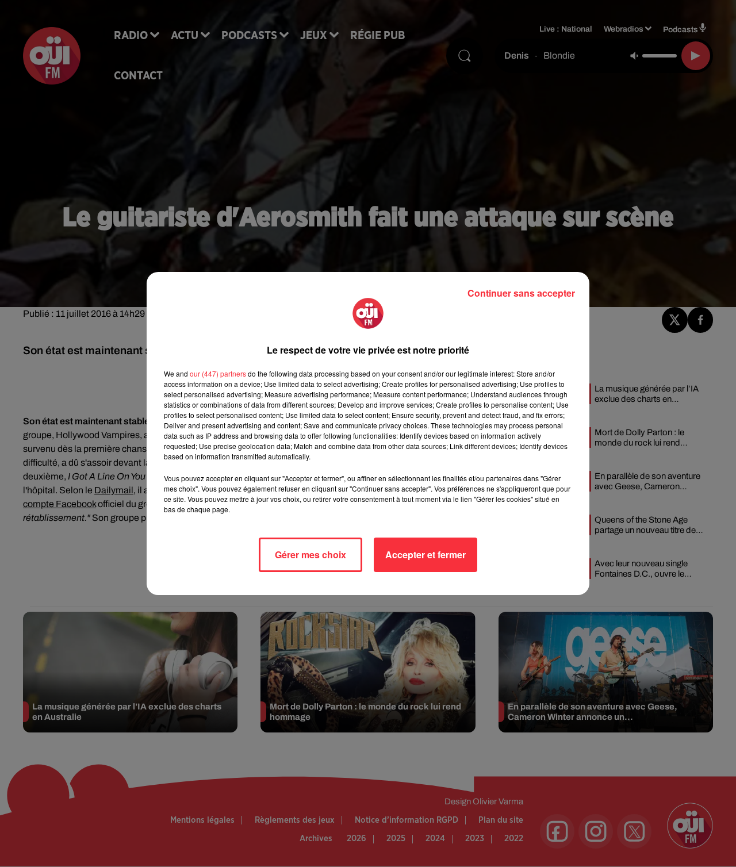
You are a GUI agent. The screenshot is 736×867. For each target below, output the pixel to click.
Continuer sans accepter (521, 293)
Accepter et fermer (425, 554)
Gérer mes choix (310, 554)
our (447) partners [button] (218, 373)
